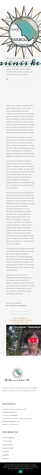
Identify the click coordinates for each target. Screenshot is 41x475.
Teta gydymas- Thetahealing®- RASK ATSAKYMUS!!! (20, 320)
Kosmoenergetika (8, 438)
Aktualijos (5, 458)
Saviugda (5, 451)
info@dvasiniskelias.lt (9, 412)
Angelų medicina (7, 445)
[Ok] (39, 469)
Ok (20, 471)
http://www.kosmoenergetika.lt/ (16, 306)
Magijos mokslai (7, 448)
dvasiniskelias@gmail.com (11, 421)
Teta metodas (7, 441)
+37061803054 (12, 415)
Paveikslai (5, 455)
